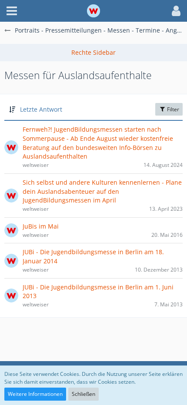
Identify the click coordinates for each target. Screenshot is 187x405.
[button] (11, 11)
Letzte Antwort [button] (41, 109)
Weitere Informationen (35, 394)
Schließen (83, 394)
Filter (172, 109)
